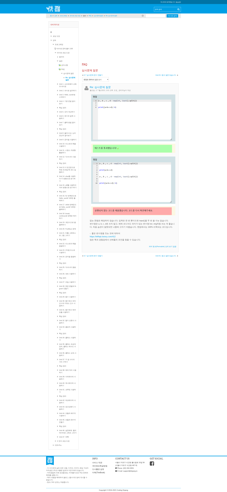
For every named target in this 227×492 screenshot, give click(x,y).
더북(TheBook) (98, 473)
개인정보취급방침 (99, 466)
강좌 (54, 40)
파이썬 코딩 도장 (63, 53)
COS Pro (58, 445)
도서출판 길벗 (98, 469)
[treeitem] (63, 32)
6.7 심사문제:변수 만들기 (93, 75)
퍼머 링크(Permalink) (157, 246)
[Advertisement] (130, 44)
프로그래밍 (59, 44)
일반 (84, 16)
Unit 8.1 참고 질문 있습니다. (165, 75)
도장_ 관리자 (119, 90)
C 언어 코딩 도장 (63, 441)
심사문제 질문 (68, 73)
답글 (174, 246)
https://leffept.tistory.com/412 (103, 236)
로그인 (178, 2)
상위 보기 (168, 246)
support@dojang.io (130, 471)
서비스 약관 (97, 463)
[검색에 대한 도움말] (143, 16)
